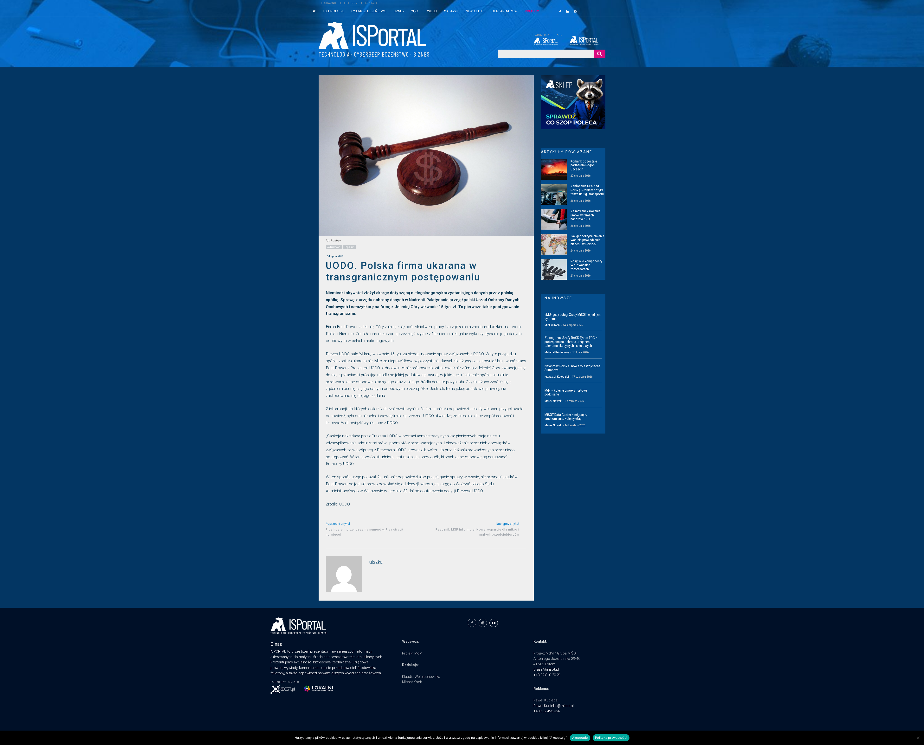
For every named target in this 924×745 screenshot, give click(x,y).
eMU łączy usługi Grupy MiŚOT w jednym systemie (573, 316)
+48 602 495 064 (546, 711)
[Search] (599, 54)
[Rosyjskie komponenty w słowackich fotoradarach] (554, 269)
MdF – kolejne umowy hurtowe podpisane (566, 392)
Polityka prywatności (611, 737)
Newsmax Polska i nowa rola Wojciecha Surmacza (572, 368)
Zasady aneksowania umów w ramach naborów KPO (585, 215)
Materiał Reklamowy (557, 352)
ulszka (376, 562)
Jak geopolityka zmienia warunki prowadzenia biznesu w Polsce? (587, 240)
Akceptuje (580, 737)
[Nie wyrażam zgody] (918, 737)
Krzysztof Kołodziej (557, 376)
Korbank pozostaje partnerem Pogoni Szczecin (584, 165)
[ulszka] (344, 574)
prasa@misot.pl (546, 669)
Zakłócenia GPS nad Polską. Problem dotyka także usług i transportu (587, 190)
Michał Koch (552, 325)
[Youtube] (575, 11)
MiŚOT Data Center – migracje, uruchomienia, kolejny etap (566, 417)
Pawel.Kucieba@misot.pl (553, 706)
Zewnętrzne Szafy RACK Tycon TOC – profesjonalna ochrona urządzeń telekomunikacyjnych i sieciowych (571, 342)
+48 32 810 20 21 (547, 675)
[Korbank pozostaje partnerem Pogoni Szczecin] (554, 169)
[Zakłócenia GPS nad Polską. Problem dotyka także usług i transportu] (554, 194)
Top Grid (349, 247)
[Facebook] (560, 11)
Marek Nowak (553, 401)
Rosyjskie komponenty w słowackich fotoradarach (586, 265)
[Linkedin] (567, 11)
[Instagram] (483, 623)
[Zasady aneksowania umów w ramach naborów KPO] (554, 219)
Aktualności (333, 247)
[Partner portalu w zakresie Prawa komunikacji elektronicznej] (587, 40)
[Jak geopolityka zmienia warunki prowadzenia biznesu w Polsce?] (554, 244)
